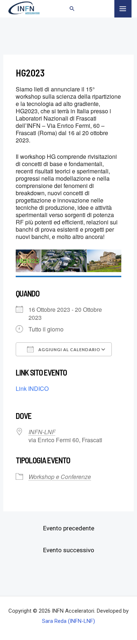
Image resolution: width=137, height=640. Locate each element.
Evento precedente (68, 528)
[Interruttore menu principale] (123, 8)
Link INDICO (32, 388)
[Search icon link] (72, 9)
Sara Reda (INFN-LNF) (68, 621)
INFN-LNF (42, 432)
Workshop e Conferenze (59, 476)
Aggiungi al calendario (68, 349)
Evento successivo (68, 550)
